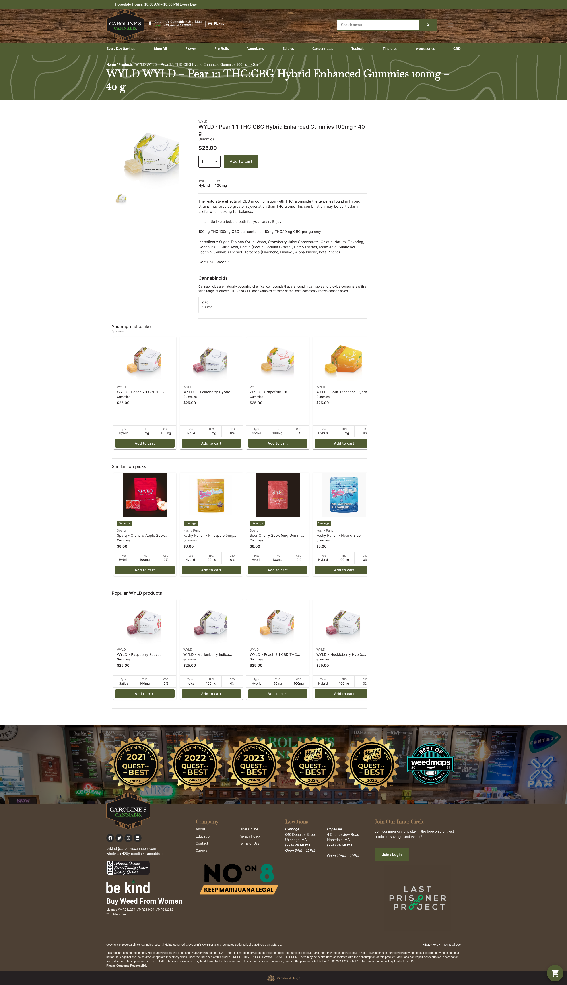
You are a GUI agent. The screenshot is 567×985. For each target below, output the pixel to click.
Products (125, 64)
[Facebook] (110, 838)
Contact (202, 843)
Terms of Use (249, 843)
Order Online (248, 829)
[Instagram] (128, 838)
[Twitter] (119, 838)
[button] (187, 23)
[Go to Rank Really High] (283, 978)
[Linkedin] (138, 838)
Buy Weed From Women (144, 901)
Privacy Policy (250, 836)
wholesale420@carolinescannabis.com (136, 854)
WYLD (121, 387)
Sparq (121, 530)
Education (204, 836)
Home (111, 64)
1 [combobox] (202, 161)
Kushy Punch (192, 530)
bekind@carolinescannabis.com (131, 848)
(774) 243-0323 (297, 845)
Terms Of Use (452, 944)
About (200, 829)
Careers (202, 850)
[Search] (428, 25)
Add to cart (241, 161)
